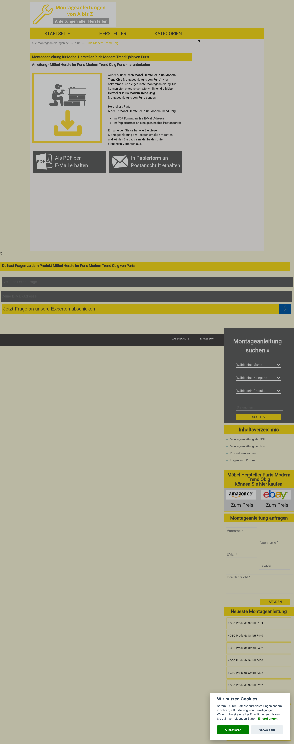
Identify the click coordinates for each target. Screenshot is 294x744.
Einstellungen (268, 718)
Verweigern (267, 729)
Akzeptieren (233, 729)
